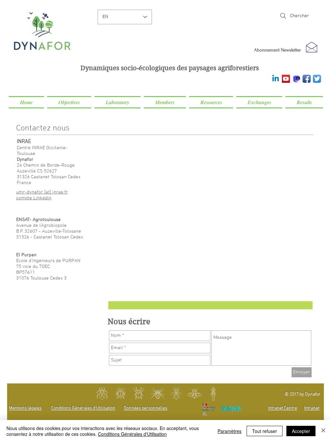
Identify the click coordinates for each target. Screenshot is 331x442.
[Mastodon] (296, 79)
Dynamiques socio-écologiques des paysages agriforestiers (169, 68)
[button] (69, 102)
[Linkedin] (276, 79)
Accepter (301, 431)
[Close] (323, 431)
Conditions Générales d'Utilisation (132, 434)
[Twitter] (317, 79)
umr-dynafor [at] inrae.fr (42, 192)
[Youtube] (286, 79)
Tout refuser (264, 431)
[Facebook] (307, 79)
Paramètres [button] (229, 431)
